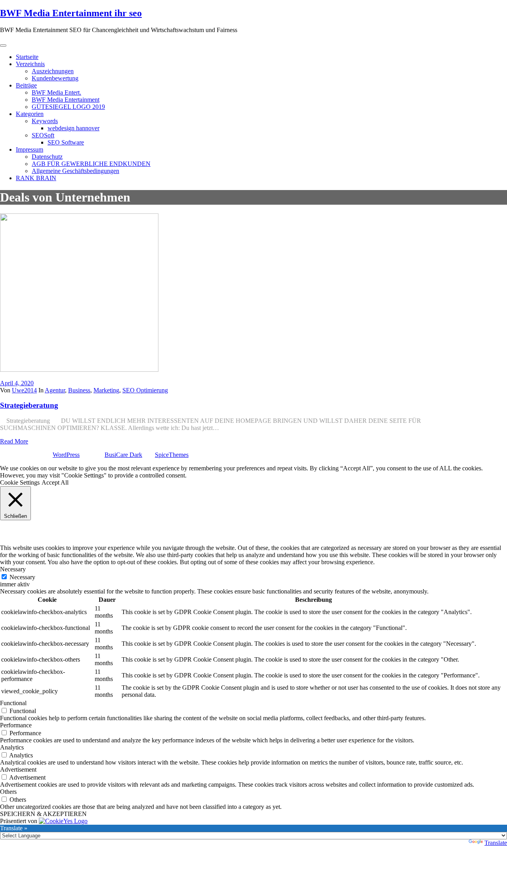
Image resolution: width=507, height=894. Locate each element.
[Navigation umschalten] (3, 45)
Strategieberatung (29, 405)
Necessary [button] (13, 569)
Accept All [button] (55, 482)
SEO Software (66, 142)
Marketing (106, 390)
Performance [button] (16, 725)
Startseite (27, 56)
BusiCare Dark (123, 454)
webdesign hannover (73, 128)
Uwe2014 (24, 390)
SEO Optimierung (145, 390)
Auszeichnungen (53, 71)
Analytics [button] (12, 747)
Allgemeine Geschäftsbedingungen (75, 170)
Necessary (22, 577)
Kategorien (30, 113)
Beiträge (26, 85)
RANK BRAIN (36, 178)
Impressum (29, 149)
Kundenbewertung (55, 78)
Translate (495, 842)
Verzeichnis (30, 64)
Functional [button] (13, 703)
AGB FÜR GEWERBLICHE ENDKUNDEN (91, 163)
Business (79, 390)
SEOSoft (43, 135)
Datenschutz (47, 156)
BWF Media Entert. (56, 92)
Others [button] (8, 791)
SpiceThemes (172, 454)
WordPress (66, 454)
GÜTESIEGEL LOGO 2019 (68, 106)
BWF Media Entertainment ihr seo (71, 13)
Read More (14, 441)
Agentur (55, 390)
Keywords (45, 121)
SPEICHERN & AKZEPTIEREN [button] (43, 813)
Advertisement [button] (18, 769)
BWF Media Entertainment (65, 99)
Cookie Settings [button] (20, 482)
